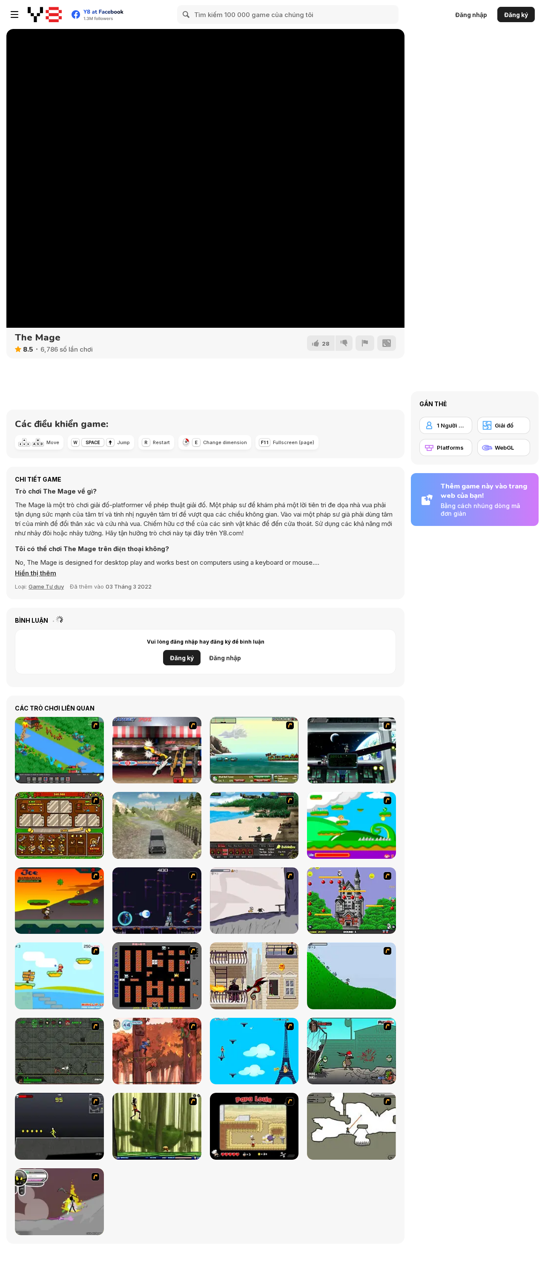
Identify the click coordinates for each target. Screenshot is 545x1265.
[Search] (186, 14)
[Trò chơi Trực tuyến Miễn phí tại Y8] (44, 14)
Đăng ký (516, 14)
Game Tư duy (46, 586)
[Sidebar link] (14, 14)
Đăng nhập (471, 14)
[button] (35, 573)
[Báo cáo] (365, 343)
